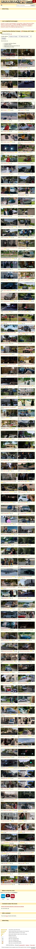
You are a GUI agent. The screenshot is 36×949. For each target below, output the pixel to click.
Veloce (13, 56)
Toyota (4, 799)
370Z (8, 439)
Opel (4, 460)
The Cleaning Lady (13, 27)
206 (25, 492)
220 (11, 375)
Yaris (7, 810)
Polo (27, 852)
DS (24, 131)
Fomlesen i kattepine (10, 25)
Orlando (26, 89)
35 (9, 354)
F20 (24, 67)
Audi (4, 67)
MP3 (8, 566)
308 (25, 534)
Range (9, 332)
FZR (25, 884)
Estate (11, 725)
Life (30, 831)
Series (32, 332)
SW (26, 227)
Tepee (11, 555)
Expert (25, 545)
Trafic (8, 746)
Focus (6, 227)
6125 (27, 301)
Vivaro (23, 481)
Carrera (27, 576)
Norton (21, 449)
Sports (13, 799)
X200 (28, 279)
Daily (7, 279)
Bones (2, 249)
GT (11, 56)
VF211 (24, 376)
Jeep (21, 290)
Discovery (27, 322)
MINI (21, 417)
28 (9, 884)
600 (6, 576)
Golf (27, 841)
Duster (7, 173)
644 (29, 258)
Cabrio (13, 99)
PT (7, 99)
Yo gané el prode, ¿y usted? (10, 24)
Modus (11, 651)
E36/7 (25, 78)
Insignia (24, 470)
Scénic (28, 651)
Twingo (8, 757)
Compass (25, 290)
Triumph (22, 809)
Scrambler (7, 820)
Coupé (13, 385)
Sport (31, 322)
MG (4, 417)
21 (25, 131)
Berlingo (25, 99)
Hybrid (10, 810)
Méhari (25, 152)
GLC (11, 385)
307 (25, 524)
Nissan (4, 439)
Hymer (21, 258)
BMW (21, 67)
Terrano (8, 449)
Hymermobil (26, 258)
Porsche (22, 576)
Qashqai (26, 439)
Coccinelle (11, 841)
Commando (26, 449)
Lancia (4, 311)
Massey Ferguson (22, 343)
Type (26, 279)
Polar (9, 576)
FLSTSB (10, 247)
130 (13, 322)
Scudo (6, 216)
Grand (10, 481)
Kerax (25, 661)
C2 (24, 110)
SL (29, 353)
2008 (8, 492)
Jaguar (22, 279)
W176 (33, 364)
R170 (30, 386)
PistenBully (3, 576)
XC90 (24, 873)
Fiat (4, 195)
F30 (7, 78)
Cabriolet (28, 131)
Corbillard (29, 142)
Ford (21, 216)
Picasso (27, 120)
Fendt (19, 184)
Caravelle (9, 618)
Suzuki (21, 789)
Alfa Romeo (5, 56)
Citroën (21, 99)
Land (22, 799)
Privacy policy (32, 945)
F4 (7, 598)
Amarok (10, 831)
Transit (24, 237)
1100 (12, 618)
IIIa (18, 334)
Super (21, 334)
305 (24, 587)
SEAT (21, 757)
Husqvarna (3, 258)
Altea (24, 757)
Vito (11, 407)
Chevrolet (22, 89)
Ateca (24, 767)
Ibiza (7, 778)
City (24, 778)
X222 (19, 408)
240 (6, 863)
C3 (7, 120)
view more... (20, 27)
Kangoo (8, 661)
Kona (25, 269)
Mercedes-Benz (23, 353)
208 (25, 502)
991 (14, 587)
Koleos (8, 672)
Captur (25, 598)
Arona (7, 767)
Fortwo (7, 789)
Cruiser (10, 99)
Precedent (24, 163)
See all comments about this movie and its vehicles (12, 906)
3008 (25, 513)
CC (9, 502)
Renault (4, 598)
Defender (10, 322)
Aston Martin (23, 56)
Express (12, 661)
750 (29, 449)
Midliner (23, 725)
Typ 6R (30, 852)
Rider (7, 258)
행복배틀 (18, 24)
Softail (13, 247)
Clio (24, 619)
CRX (24, 248)
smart (21, 778)
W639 (13, 407)
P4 (24, 555)
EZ (8, 884)
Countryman (25, 428)
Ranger (6, 237)
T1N (15, 396)
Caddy (27, 831)
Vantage (30, 56)
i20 (7, 269)
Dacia (4, 173)
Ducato (23, 205)
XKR (7, 290)
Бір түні (17, 25)
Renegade (7, 301)
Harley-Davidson (4, 247)
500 (5, 195)
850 (23, 863)
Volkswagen (6, 831)
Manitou (2, 343)
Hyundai (5, 269)
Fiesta (23, 216)
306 (7, 524)
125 (27, 566)
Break (10, 524)
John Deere (22, 301)
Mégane (8, 704)
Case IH (2, 89)
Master (25, 672)
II (10, 449)
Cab (2, 323)
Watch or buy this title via (5, 892)
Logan (7, 184)
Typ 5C (2, 843)
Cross (16, 247)
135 (27, 343)
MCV (10, 184)
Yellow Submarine (27, 23)
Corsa (6, 470)
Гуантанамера (12, 23)
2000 (9, 56)
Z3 (23, 78)
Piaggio (4, 566)
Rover (12, 332)
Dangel (29, 99)
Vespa (25, 566)
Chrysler (5, 99)
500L (23, 195)
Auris (7, 799)
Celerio (25, 789)
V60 (6, 873)
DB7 (27, 56)
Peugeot (5, 492)
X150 (10, 290)
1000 (27, 884)
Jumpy (7, 142)
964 (30, 576)
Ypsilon (25, 311)
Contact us (27, 945)
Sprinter (11, 396)
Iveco (4, 279)
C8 (7, 131)
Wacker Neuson (4, 884)
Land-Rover (5, 322)
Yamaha (22, 884)
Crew (15, 322)
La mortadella (28, 25)
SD (32, 428)
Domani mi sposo (5, 23)
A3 (5, 67)
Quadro (22, 587)
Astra (6, 460)
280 (28, 353)
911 (25, 576)
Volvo (4, 863)
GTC (26, 460)
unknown (23, 184)
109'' (30, 332)
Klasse (29, 364)
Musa (7, 311)
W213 (15, 375)
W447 (33, 396)
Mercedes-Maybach (24, 406)
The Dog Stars (19, 23)
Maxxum (7, 89)
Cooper (24, 417)
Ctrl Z (23, 25)
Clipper (9, 227)
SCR (11, 576)
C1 (7, 110)
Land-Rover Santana (24, 332)
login (7, 915)
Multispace (12, 152)
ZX (7, 163)
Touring (10, 799)
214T (10, 258)
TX (29, 566)
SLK (28, 386)
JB (11, 34)
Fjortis (20, 25)
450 (11, 364)
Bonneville (26, 809)
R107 (32, 353)
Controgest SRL (22, 945)
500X (6, 205)
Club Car (20, 163)
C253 (2, 387)
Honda (21, 248)
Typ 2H (14, 831)
